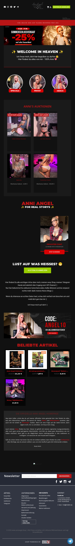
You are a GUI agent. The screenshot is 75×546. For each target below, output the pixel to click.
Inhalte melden (26, 518)
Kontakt (23, 515)
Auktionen (7, 501)
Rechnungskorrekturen (46, 501)
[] (69, 18)
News (29, 23)
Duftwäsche (8, 498)
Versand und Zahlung (28, 507)
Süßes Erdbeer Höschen (19, 139)
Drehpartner (46, 23)
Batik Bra (19, 180)
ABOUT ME (24, 23)
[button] (9, 39)
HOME (19, 23)
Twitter (61, 482)
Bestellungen (43, 498)
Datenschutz (25, 500)
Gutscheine (42, 506)
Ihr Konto (43, 493)
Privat (53, 23)
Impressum (25, 510)
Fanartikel (7, 496)
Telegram (39, 23)
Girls (57, 23)
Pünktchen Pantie (45, 180)
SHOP (33, 23)
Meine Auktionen (44, 508)
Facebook (56, 482)
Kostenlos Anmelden (61, 7)
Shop (16, 429)
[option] (37, 38)
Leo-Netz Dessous (45, 139)
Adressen (42, 503)
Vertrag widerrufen (26, 522)
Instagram (65, 482)
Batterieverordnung (27, 513)
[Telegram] (70, 541)
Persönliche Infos (44, 496)
